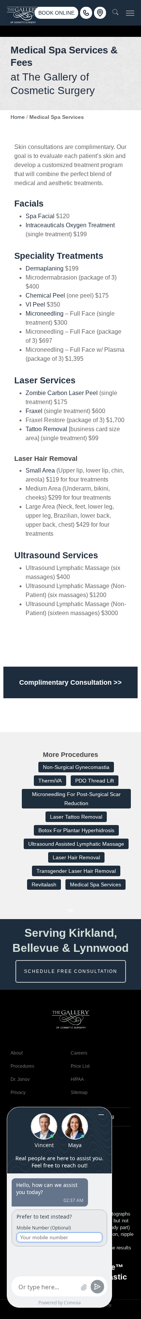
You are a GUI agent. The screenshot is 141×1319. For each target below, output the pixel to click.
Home (18, 117)
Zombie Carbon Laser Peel (62, 393)
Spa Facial (40, 216)
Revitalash (44, 884)
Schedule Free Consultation (70, 971)
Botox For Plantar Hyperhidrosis (76, 830)
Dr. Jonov (20, 1079)
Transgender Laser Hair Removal (76, 871)
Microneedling (45, 313)
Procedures (22, 1066)
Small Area (40, 470)
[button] (130, 13)
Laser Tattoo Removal (76, 817)
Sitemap (79, 1092)
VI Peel (35, 304)
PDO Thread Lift (94, 781)
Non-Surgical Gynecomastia (76, 767)
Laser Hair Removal (76, 857)
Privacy (18, 1092)
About (17, 1053)
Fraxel (34, 411)
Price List (80, 1066)
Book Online (56, 13)
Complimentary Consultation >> (70, 682)
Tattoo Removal (46, 429)
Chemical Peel (45, 295)
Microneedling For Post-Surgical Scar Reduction (76, 798)
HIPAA (77, 1079)
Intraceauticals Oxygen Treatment (70, 225)
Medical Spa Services (95, 884)
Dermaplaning (45, 268)
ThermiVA (50, 781)
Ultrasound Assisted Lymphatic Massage (76, 844)
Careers (79, 1053)
